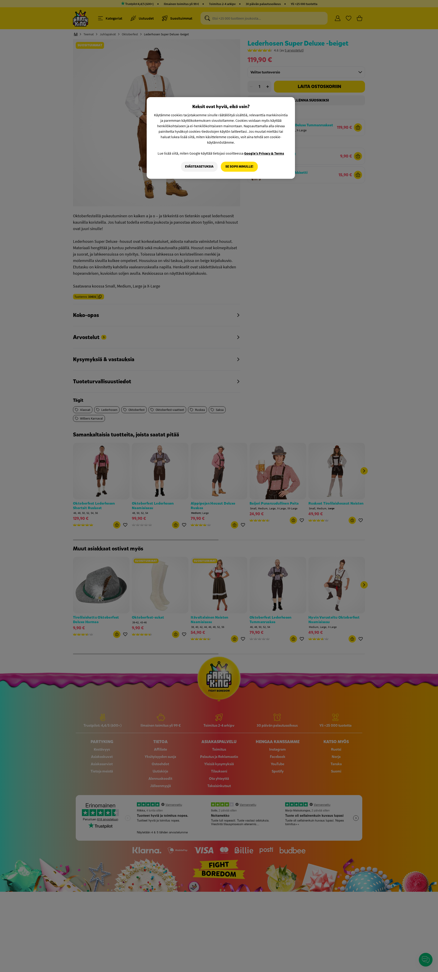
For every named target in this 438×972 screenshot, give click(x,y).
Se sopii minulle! (239, 166)
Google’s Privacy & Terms (264, 153)
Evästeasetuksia (199, 166)
